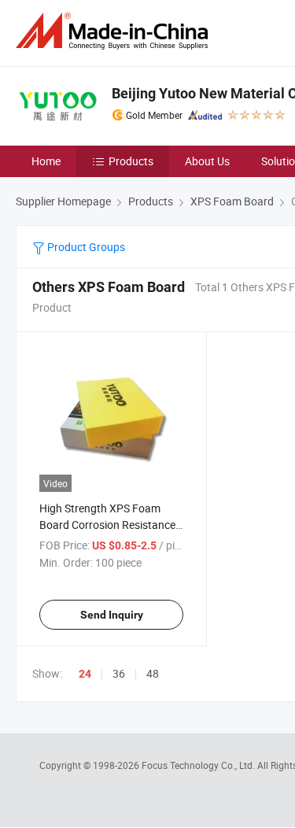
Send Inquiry (111, 614)
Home (46, 160)
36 (118, 673)
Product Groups (85, 246)
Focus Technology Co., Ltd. (199, 765)
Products (131, 160)
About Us (207, 160)
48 (152, 673)
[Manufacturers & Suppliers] (115, 31)
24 (85, 673)
